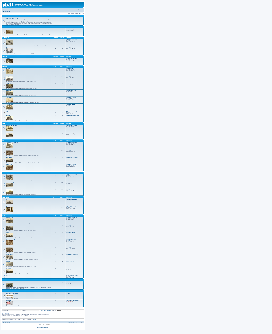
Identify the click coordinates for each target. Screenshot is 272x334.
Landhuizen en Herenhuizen (12, 142)
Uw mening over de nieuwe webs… (72, 300)
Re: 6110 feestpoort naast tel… (71, 83)
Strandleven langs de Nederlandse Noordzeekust (16, 282)
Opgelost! (4, 56)
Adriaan (69, 158)
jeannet (69, 200)
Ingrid (69, 47)
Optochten (8, 247)
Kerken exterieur (9, 97)
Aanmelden (4, 308)
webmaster (70, 301)
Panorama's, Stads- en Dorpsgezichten (10, 172)
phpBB (39, 324)
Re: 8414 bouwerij (69, 68)
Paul (68, 175)
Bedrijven (8, 75)
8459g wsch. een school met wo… (72, 115)
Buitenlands (8, 268)
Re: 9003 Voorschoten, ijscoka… (72, 39)
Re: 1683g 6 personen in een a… (72, 239)
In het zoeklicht (5, 37)
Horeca (7, 199)
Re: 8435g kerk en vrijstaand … (71, 97)
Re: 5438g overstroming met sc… (72, 254)
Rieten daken (9, 157)
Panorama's (8, 174)
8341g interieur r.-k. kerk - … (71, 104)
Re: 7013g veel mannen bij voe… (72, 149)
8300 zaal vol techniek (70, 261)
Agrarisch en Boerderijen (11, 125)
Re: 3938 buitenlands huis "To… (72, 268)
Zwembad (8, 275)
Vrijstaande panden (10, 150)
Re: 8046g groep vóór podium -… (72, 199)
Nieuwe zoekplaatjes (10, 29)
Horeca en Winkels (6, 197)
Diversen (4, 215)
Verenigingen (68, 293)
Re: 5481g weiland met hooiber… (72, 132)
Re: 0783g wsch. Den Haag (71, 246)
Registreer (10, 308)
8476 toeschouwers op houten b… (72, 275)
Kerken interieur (9, 104)
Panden (3, 140)
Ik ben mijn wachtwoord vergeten (45, 310)
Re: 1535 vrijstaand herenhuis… (72, 157)
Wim (68, 207)
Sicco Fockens (70, 29)
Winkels (7, 206)
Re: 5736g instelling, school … (71, 90)
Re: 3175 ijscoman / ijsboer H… (71, 58)
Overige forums (5, 291)
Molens (7, 111)
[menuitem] (4, 9)
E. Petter (69, 98)
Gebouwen (4, 66)
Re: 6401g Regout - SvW (70, 75)
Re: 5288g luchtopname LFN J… (72, 174)
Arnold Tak (69, 40)
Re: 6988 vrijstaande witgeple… (72, 125)
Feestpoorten (9, 83)
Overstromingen (9, 254)
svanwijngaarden (71, 69)
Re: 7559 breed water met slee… (72, 217)
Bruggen (8, 232)
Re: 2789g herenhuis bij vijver (71, 142)
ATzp (68, 282)
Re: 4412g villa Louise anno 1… (72, 164)
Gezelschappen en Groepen (12, 239)
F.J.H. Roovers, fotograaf (11, 47)
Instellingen (8, 90)
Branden (8, 225)
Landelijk (4, 123)
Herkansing (8, 39)
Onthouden (54, 310)
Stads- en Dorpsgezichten (11, 182)
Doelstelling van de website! (12, 18)
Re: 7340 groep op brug (70, 232)
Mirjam (34, 319)
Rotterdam (8, 188)
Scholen (8, 115)
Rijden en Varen (9, 217)
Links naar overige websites (12, 293)
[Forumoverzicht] (8, 4)
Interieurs (8, 261)
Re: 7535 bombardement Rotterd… (72, 188)
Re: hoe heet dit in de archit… (71, 206)
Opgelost (8, 58)
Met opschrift (9, 164)
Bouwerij (8, 68)
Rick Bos (69, 91)
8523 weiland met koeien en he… (72, 111)
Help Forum (8, 300)
